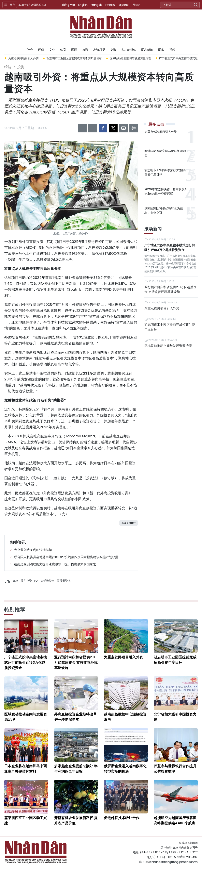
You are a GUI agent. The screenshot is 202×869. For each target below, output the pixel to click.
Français (96, 5)
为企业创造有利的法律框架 (33, 550)
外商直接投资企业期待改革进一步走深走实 (75, 717)
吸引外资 (26, 581)
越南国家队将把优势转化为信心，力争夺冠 (163, 210)
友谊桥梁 (99, 50)
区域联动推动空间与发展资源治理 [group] (130, 58)
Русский (110, 5)
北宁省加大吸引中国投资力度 (175, 717)
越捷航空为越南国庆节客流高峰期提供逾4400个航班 (175, 820)
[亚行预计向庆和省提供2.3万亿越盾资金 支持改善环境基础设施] (76, 636)
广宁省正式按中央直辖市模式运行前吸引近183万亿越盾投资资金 (169, 247)
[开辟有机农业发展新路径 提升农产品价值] (76, 796)
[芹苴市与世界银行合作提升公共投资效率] (176, 745)
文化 (52, 50)
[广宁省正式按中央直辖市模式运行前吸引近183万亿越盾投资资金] (26, 636)
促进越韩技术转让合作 (121, 817)
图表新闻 (147, 50)
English (83, 5)
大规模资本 (47, 581)
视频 (172, 50)
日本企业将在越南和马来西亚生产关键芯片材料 (25, 768)
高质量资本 (64, 581)
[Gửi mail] (123, 128)
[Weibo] (82, 128)
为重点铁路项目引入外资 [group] (23, 58)
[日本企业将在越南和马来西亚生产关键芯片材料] (26, 745)
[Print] (133, 128)
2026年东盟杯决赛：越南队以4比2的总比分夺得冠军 (165, 191)
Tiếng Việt (68, 5)
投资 (20, 66)
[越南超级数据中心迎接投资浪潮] (126, 693)
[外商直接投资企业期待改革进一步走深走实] (76, 693)
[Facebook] (103, 128)
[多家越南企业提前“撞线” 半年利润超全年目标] (76, 745)
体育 (63, 50)
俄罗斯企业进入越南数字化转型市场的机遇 (125, 768)
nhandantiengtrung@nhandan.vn (175, 862)
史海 (113, 50)
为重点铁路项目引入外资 (160, 132)
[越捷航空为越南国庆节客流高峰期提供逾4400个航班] (176, 796)
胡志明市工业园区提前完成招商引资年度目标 (165, 172)
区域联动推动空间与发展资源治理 (165, 153)
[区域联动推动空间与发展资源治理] (26, 693)
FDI (36, 581)
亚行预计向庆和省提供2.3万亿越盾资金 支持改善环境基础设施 (170, 289)
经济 (7, 66)
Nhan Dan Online (101, 27)
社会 (30, 50)
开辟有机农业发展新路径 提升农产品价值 (76, 820)
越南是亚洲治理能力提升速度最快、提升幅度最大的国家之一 (56, 564)
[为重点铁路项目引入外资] (126, 636)
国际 (74, 50)
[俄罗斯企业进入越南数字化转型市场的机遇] (126, 745)
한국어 (136, 5)
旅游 (85, 50)
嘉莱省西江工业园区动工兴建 (25, 820)
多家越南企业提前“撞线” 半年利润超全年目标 (76, 768)
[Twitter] (113, 128)
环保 (41, 50)
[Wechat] (92, 128)
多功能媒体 (128, 50)
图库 (161, 50)
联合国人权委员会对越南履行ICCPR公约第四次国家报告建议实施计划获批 (66, 557)
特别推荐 (14, 609)
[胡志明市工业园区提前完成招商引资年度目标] (176, 636)
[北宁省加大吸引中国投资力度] (176, 693)
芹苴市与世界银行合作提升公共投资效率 (175, 768)
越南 (16, 581)
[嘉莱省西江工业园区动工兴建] (26, 796)
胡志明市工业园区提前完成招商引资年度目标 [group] (74, 58)
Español (124, 5)
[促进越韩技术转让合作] (126, 796)
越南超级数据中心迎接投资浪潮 (125, 717)
